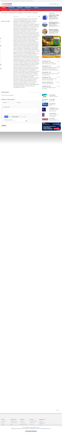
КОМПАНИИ (19, 7)
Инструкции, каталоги (14, 421)
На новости (22, 421)
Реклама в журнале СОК (33, 421)
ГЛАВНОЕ (3, 7)
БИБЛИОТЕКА (28, 7)
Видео (12, 424)
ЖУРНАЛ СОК (11, 7)
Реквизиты (41, 421)
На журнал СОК (22, 422)
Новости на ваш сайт (23, 424)
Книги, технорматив (14, 422)
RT (55, 4)
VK (52, 4)
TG (50, 4)
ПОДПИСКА (36, 7)
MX (57, 4)
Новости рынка (3, 421)
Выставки (2, 424)
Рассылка (31, 424)
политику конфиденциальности (44, 428)
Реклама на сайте (32, 422)
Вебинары (2, 422)
